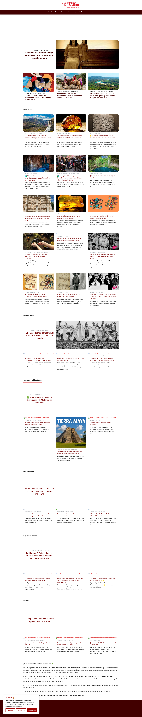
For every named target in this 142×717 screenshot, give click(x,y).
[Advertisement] (71, 26)
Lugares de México (79, 12)
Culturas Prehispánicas (32, 380)
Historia (50, 12)
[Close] (38, 696)
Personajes (91, 12)
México (26, 600)
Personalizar (10, 710)
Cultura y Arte (28, 316)
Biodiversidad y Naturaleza (63, 12)
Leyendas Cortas (30, 536)
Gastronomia (28, 471)
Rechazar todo (21, 710)
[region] (21, 704)
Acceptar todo (32, 710)
